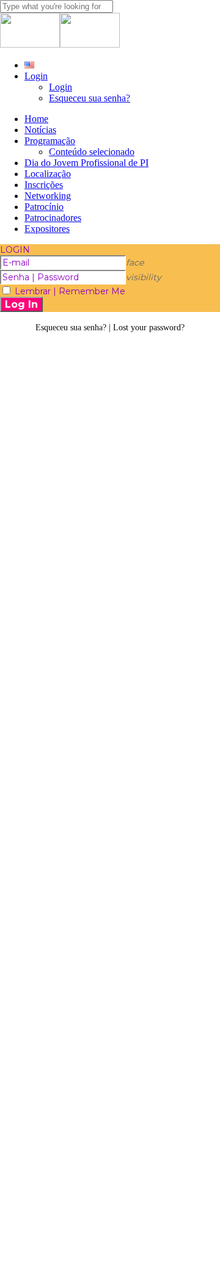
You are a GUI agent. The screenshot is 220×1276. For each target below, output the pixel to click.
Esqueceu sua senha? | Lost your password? (110, 327)
